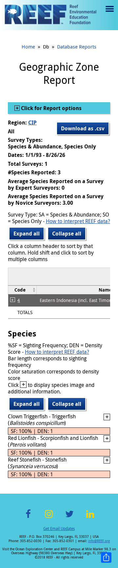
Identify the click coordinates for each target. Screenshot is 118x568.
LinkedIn (90, 518)
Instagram (49, 518)
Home (28, 46)
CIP (32, 122)
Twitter (69, 518)
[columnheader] (22, 290)
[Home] (50, 15)
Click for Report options (51, 108)
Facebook (28, 518)
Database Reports (76, 46)
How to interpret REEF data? (78, 221)
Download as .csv (83, 128)
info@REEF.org (99, 541)
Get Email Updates (59, 528)
